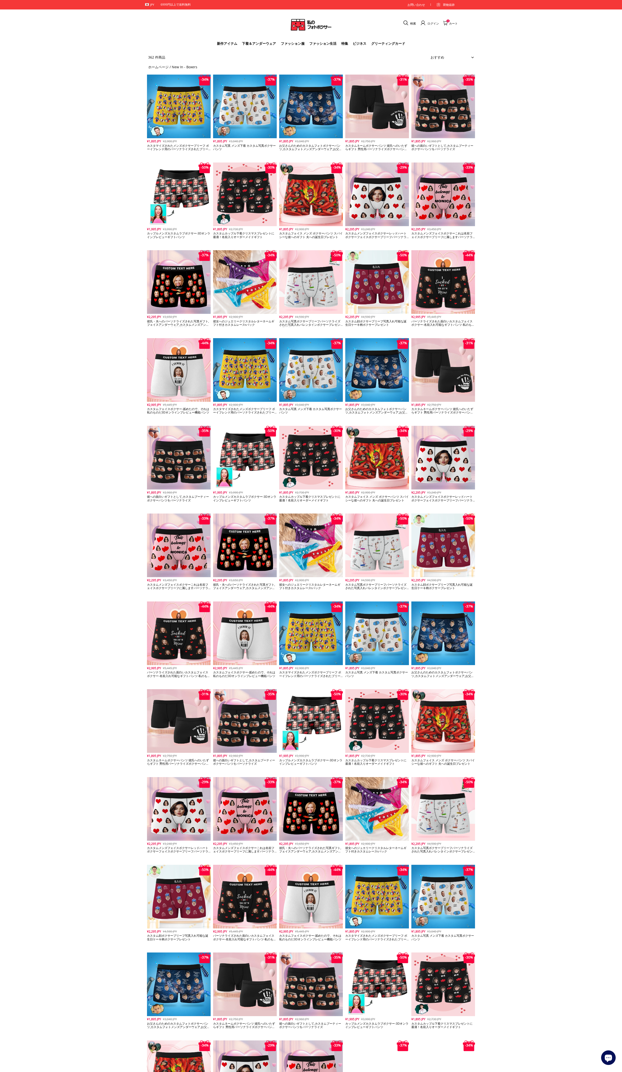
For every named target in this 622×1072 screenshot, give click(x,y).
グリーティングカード (388, 43)
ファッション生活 (323, 43)
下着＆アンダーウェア (259, 43)
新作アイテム (227, 43)
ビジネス (359, 43)
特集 (344, 43)
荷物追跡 (449, 5)
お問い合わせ (416, 5)
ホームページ (158, 67)
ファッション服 (293, 43)
